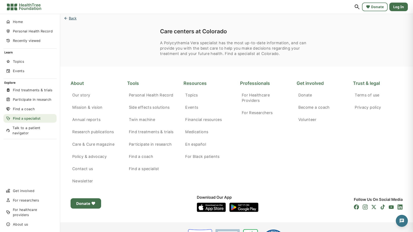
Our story (81, 95)
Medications (196, 132)
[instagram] (365, 207)
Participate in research (150, 144)
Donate (377, 7)
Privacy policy (368, 107)
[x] (373, 207)
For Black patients (202, 156)
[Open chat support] (402, 221)
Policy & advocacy (89, 156)
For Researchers (257, 112)
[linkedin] (400, 207)
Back (73, 18)
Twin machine (142, 119)
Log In (398, 7)
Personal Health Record (151, 95)
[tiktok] (382, 207)
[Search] (357, 7)
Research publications (93, 132)
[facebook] (356, 207)
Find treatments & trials (151, 132)
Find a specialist (144, 168)
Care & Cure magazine (93, 144)
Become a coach (314, 107)
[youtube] (391, 207)
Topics (191, 95)
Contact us (82, 168)
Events (191, 107)
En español (195, 144)
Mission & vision (87, 107)
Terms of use (367, 95)
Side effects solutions (149, 107)
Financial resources (203, 119)
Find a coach (141, 156)
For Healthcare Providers (256, 98)
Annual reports (86, 119)
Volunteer (307, 119)
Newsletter (82, 181)
